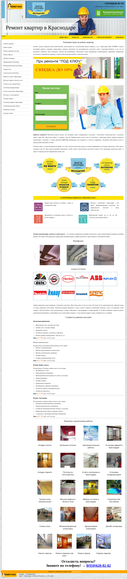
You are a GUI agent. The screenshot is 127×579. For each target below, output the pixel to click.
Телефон (38, 103)
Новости (75, 37)
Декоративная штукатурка (11, 62)
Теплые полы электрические (11, 84)
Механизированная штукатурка (12, 65)
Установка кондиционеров (11, 87)
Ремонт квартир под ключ (11, 51)
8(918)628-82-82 (98, 566)
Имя (37, 92)
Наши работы (88, 37)
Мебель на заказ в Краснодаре (12, 76)
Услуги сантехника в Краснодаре (13, 91)
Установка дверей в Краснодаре (12, 102)
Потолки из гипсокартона (11, 95)
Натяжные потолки (9, 109)
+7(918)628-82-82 (30, 574)
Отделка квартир (8, 43)
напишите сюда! (77, 571)
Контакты (120, 37)
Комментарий (40, 114)
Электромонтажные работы (11, 106)
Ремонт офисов (8, 54)
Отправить (51, 126)
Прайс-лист (64, 37)
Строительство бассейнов (11, 73)
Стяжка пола (7, 69)
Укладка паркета (8, 98)
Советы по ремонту (104, 37)
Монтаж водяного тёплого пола (12, 80)
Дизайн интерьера (8, 58)
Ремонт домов (7, 47)
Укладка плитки (8, 113)
